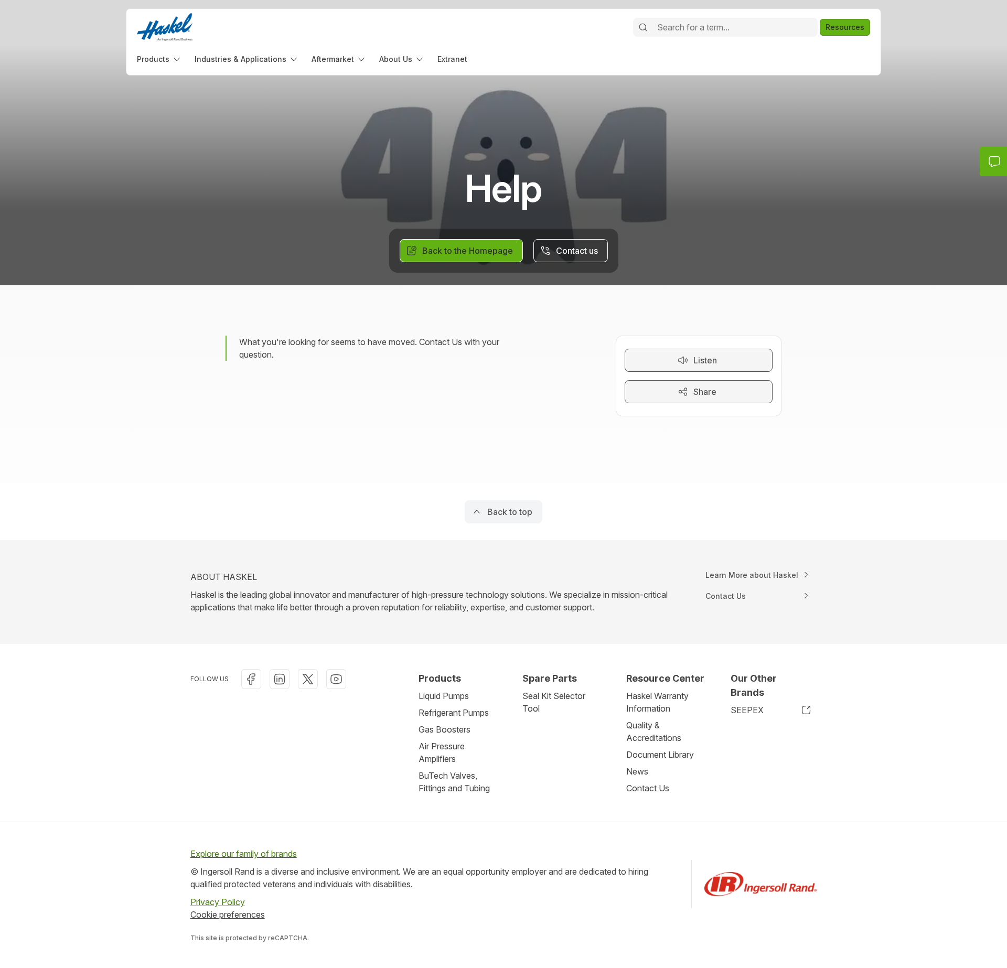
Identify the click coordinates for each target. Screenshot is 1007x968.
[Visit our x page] (308, 679)
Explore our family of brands (243, 853)
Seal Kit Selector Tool (553, 702)
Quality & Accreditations (653, 731)
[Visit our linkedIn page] (280, 679)
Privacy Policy (217, 902)
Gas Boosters (444, 729)
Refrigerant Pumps (454, 712)
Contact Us (647, 788)
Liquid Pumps (444, 696)
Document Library (660, 754)
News (637, 771)
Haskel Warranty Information (657, 702)
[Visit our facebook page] (251, 679)
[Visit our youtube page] (336, 679)
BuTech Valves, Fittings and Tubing (454, 781)
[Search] (643, 27)
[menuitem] (159, 58)
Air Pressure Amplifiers (442, 752)
